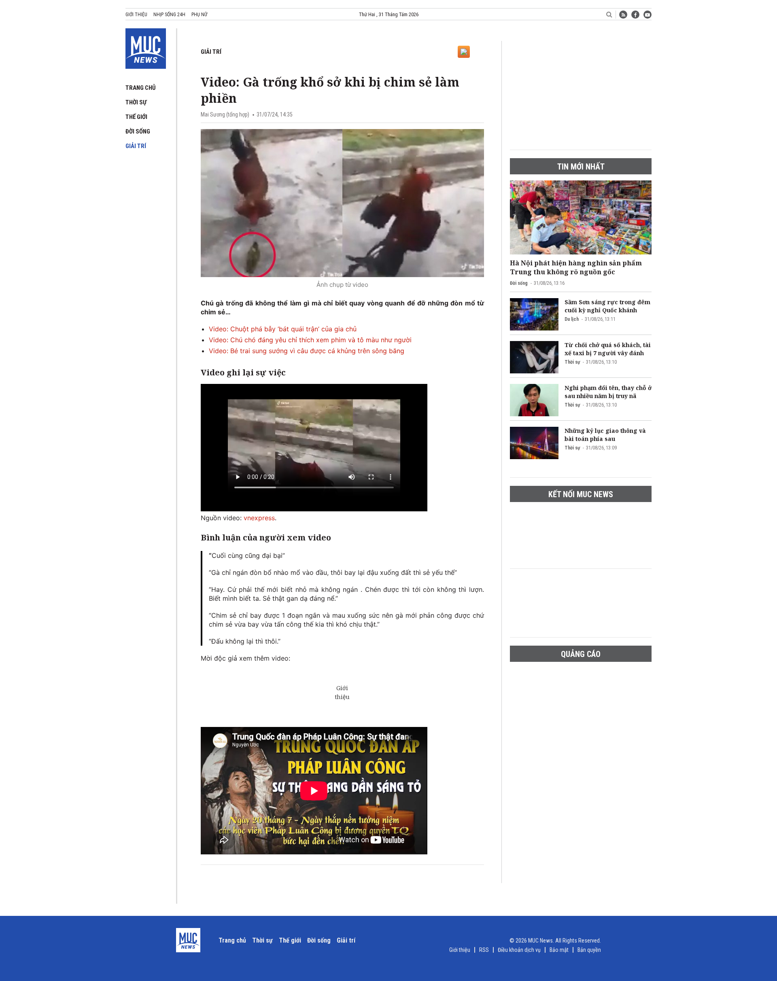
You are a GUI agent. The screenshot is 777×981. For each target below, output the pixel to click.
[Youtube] (647, 15)
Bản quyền (589, 950)
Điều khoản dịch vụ (519, 950)
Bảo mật (559, 950)
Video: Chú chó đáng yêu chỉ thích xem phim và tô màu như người (310, 340)
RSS (484, 950)
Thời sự (135, 102)
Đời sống (137, 131)
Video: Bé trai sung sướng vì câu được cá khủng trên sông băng (306, 351)
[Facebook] (635, 15)
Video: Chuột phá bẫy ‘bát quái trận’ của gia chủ (283, 329)
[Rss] (623, 15)
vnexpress (259, 518)
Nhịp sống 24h (169, 14)
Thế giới (136, 117)
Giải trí (135, 146)
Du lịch (572, 319)
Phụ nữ (199, 14)
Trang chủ (140, 87)
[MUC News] (145, 47)
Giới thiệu (136, 14)
